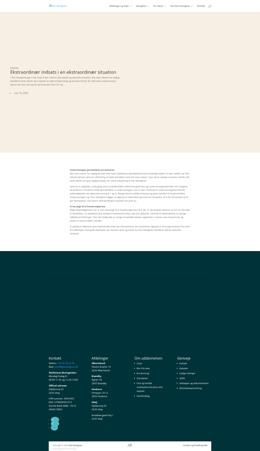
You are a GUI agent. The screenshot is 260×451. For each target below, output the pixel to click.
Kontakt (201, 6)
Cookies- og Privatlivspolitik (195, 445)
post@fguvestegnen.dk (66, 366)
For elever (158, 6)
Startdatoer (142, 378)
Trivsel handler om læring (65, 301)
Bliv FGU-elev (143, 368)
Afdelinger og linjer (119, 6)
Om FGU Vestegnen (180, 6)
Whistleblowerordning (190, 388)
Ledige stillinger (187, 373)
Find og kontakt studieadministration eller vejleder (150, 387)
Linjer (139, 363)
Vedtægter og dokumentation (194, 383)
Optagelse (141, 6)
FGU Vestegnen (75, 445)
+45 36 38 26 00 (66, 363)
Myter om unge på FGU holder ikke (71, 317)
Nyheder (183, 368)
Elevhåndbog (143, 396)
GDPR (182, 378)
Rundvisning (143, 373)
